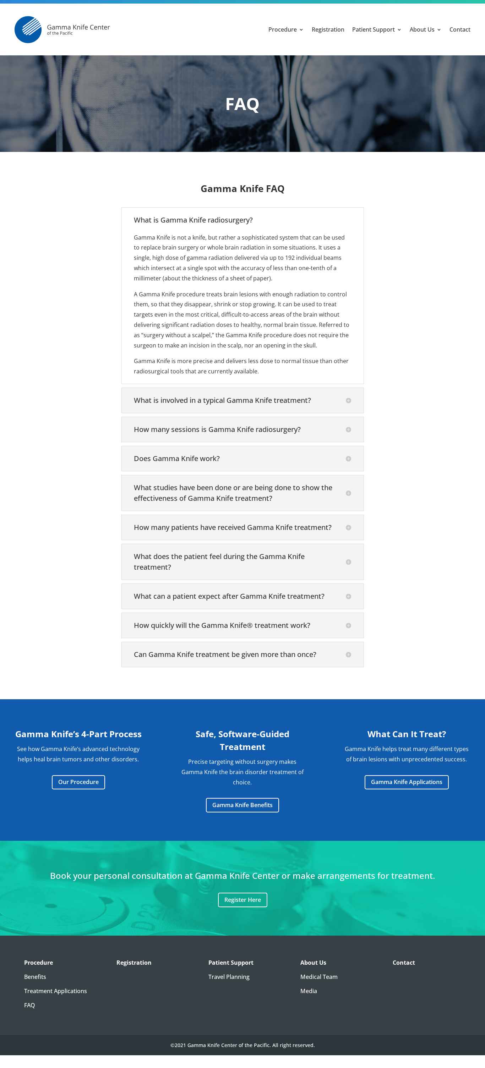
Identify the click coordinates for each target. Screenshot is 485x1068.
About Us (422, 29)
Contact (459, 29)
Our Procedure (78, 782)
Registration (328, 29)
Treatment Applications (55, 991)
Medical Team (319, 977)
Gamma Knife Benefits (242, 805)
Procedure (282, 29)
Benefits (35, 977)
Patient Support (373, 29)
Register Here (242, 900)
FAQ (29, 1005)
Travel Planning (229, 977)
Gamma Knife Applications (406, 782)
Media (308, 991)
